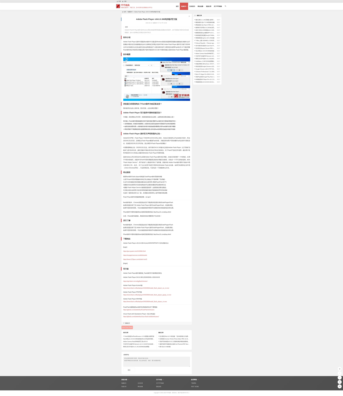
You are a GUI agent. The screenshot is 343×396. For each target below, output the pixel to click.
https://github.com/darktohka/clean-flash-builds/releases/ (141, 316)
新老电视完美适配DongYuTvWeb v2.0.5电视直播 (206, 35)
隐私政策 (158, 386)
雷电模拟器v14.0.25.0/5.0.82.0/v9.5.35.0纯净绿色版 (206, 82)
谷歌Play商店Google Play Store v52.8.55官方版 (206, 77)
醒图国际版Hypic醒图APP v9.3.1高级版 (206, 32)
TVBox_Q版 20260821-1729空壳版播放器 (206, 40)
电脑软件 (183, 6)
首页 (177, 6)
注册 (125, 1)
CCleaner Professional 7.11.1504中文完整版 (206, 71)
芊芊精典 (125, 5)
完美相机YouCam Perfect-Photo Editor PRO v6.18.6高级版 (176, 339)
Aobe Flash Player (127, 327)
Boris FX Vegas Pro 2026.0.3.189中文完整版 (206, 74)
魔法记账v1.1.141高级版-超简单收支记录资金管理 (206, 19)
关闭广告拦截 (195, 386)
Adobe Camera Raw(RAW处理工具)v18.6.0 (135, 341)
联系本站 (174, 392)
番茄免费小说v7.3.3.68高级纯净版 (205, 22)
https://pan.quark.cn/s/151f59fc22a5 (134, 251)
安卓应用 (192, 6)
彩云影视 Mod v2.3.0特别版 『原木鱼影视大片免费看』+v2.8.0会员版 (179, 336)
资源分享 (208, 6)
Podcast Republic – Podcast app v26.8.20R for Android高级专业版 (206, 43)
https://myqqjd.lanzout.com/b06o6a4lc (135, 255)
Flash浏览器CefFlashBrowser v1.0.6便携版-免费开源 (139, 336)
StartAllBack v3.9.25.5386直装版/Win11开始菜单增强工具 (139, 339)
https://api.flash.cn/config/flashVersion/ (135, 281)
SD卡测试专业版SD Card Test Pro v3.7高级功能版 (206, 45)
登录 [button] (119, 1)
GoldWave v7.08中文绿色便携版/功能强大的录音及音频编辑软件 (206, 61)
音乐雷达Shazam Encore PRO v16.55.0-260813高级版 (206, 48)
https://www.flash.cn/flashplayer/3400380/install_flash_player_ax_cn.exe (146, 288)
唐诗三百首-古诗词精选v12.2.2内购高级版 (206, 30)
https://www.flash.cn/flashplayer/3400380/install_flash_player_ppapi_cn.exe (147, 295)
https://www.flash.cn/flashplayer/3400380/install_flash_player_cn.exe (145, 301)
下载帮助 (193, 383)
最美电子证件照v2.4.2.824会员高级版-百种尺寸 (206, 27)
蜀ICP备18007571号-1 (183, 392)
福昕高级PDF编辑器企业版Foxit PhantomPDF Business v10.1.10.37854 (180, 344)
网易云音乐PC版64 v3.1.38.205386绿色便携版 (136, 346)
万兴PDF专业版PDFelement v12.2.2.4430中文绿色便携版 (139, 344)
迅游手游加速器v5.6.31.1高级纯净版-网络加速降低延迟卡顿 (176, 341)
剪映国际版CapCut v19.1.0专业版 (205, 38)
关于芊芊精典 (218, 6)
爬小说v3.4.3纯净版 (165, 346)
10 (160, 23)
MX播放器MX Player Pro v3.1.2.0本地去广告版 (206, 79)
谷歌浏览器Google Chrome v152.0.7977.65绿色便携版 (206, 66)
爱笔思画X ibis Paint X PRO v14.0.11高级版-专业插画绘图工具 (206, 25)
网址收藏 (200, 6)
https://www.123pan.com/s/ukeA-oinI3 (135, 259)
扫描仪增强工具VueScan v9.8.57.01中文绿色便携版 (206, 64)
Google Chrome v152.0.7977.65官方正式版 (206, 69)
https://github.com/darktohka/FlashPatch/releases (138, 310)
